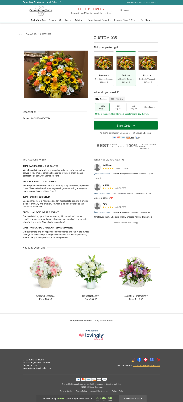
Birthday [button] (78, 20)
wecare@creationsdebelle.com (37, 368)
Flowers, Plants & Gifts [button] (125, 20)
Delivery (103, 99)
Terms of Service (66, 391)
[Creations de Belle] (43, 11)
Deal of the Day (38, 20)
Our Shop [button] (145, 20)
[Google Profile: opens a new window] (152, 360)
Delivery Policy (118, 391)
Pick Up (119, 99)
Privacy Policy (81, 391)
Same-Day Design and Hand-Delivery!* (42, 2)
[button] (175, 389)
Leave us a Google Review (146, 365)
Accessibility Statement (99, 391)
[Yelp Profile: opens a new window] (158, 360)
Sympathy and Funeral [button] (98, 20)
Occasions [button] (64, 20)
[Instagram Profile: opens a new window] (133, 360)
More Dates (149, 107)
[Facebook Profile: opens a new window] (139, 360)
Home (20, 34)
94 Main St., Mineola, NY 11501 (37, 362)
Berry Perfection (119, 193)
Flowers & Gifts (31, 34)
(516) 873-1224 (30, 365)
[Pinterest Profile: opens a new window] (146, 360)
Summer (52, 20)
